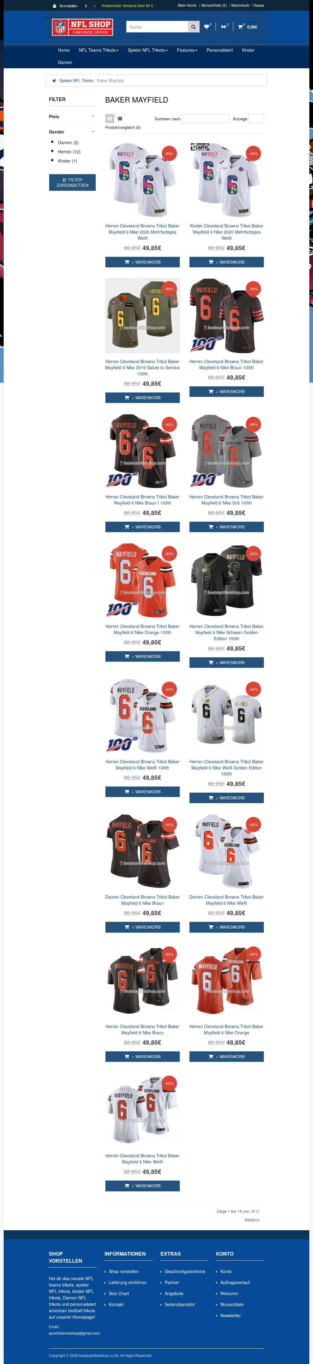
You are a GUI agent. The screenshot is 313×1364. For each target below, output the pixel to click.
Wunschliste (232, 1304)
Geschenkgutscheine (185, 1271)
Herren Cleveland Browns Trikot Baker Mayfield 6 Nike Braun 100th (226, 364)
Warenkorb (240, 5)
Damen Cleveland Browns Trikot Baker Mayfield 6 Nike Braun (142, 900)
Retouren (229, 1293)
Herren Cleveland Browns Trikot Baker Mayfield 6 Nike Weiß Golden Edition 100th (226, 767)
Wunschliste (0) (214, 5)
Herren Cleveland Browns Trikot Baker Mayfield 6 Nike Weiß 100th (142, 764)
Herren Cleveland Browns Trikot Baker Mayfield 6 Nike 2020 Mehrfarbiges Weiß (142, 232)
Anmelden (67, 6)
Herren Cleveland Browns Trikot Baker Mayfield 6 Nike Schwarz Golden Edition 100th (226, 632)
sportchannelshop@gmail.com (74, 1333)
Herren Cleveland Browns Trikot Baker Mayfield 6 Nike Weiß (142, 1158)
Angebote (174, 1293)
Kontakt (116, 1304)
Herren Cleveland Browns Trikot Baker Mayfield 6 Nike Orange (226, 1029)
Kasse (259, 5)
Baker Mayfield (110, 80)
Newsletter (230, 1315)
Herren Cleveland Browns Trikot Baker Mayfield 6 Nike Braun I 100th (142, 500)
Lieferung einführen (128, 1282)
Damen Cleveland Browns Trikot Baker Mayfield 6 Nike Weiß (226, 900)
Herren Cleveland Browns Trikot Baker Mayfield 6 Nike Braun (142, 1029)
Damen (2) (68, 142)
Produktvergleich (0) (123, 127)
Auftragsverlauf (235, 1282)
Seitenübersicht (180, 1304)
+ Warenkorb (146, 262)
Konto (226, 1271)
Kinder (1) (67, 161)
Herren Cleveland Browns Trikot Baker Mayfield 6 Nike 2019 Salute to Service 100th (142, 367)
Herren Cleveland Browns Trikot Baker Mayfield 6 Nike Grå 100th (226, 500)
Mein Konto (187, 5)
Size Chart (119, 1293)
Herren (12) (69, 151)
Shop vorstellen (124, 1271)
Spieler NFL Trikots (77, 80)
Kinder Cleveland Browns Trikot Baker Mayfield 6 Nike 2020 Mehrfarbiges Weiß (226, 232)
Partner (172, 1282)
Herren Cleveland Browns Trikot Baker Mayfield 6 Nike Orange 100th (142, 629)
